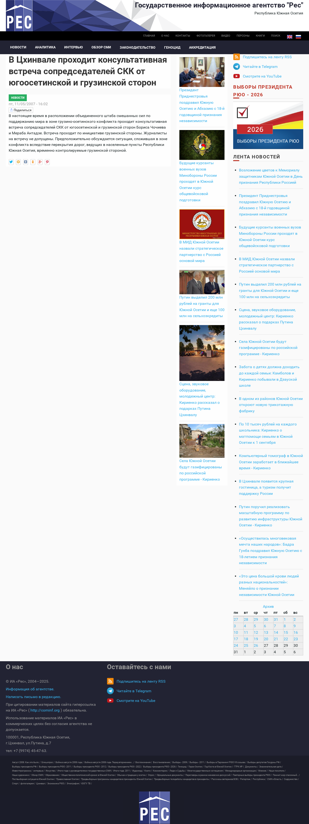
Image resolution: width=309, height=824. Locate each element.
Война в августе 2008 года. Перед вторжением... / (109, 762)
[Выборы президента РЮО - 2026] (268, 125)
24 (236, 645)
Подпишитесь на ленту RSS (267, 57)
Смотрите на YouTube (262, 76)
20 (266, 639)
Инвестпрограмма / (22, 771)
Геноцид (172, 47)
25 (246, 645)
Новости (18, 47)
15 (286, 632)
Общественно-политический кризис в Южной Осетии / (88, 775)
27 (236, 619)
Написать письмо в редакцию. (33, 696)
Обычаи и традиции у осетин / (132, 775)
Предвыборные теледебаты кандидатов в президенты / (182, 779)
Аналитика (45, 47)
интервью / (39, 771)
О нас (165, 35)
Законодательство (137, 47)
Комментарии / (161, 771)
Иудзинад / (137, 771)
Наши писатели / (277, 771)
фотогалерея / (28, 783)
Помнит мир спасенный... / (286, 775)
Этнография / (73, 783)
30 (266, 619)
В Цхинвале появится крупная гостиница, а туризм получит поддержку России (266, 487)
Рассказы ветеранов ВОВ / (225, 779)
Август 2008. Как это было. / (26, 762)
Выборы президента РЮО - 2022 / (125, 766)
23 (296, 639)
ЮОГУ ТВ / (86, 783)
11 (246, 632)
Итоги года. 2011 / (122, 771)
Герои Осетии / (196, 766)
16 (296, 632)
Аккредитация (202, 47)
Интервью (73, 47)
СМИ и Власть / (275, 779)
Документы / (251, 766)
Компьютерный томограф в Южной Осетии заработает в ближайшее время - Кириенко (271, 461)
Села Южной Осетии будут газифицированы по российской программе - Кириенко (268, 347)
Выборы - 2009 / (180, 762)
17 (236, 639)
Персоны (243, 35)
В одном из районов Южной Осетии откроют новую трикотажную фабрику (271, 404)
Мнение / (263, 771)
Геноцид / (183, 766)
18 (246, 639)
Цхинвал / (41, 783)
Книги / (148, 771)
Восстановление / (162, 762)
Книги (260, 35)
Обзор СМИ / (37, 775)
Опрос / (152, 775)
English (290, 37)
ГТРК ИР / (239, 766)
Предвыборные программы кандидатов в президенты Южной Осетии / (117, 779)
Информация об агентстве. (30, 689)
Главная (149, 35)
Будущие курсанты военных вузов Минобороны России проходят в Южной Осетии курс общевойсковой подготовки (198, 181)
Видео (225, 35)
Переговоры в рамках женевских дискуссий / (208, 775)
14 (276, 632)
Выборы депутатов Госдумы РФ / (264, 762)
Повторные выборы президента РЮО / (252, 775)
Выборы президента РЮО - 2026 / (160, 766)
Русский (298, 37)
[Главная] (154, 807)
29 (256, 619)
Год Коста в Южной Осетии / (218, 766)
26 (256, 645)
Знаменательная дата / (271, 766)
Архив (268, 606)
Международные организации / (241, 771)
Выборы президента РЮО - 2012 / (90, 766)
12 (256, 632)
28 (246, 619)
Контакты (183, 35)
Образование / (52, 775)
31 (276, 619)
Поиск (275, 35)
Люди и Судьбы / (177, 771)
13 (266, 632)
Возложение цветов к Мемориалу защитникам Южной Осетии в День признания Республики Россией (271, 176)
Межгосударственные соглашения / (205, 771)
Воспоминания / (143, 762)
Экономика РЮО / (56, 783)
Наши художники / (21, 775)
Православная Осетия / (68, 779)
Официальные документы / (170, 775)
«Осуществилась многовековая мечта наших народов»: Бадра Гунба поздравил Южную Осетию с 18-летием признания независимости (270, 550)
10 (236, 632)
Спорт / (16, 783)
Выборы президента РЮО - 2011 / (56, 766)
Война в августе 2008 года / (70, 762)
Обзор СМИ (101, 47)
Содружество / (291, 779)
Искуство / (51, 771)
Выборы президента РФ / (25, 766)
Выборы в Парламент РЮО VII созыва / (226, 762)
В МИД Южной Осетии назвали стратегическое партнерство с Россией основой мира (267, 265)
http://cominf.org (45, 710)
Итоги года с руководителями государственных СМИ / (84, 771)
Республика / (259, 779)
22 (286, 639)
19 (256, 639)
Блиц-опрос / (48, 762)
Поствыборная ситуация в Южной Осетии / (33, 779)
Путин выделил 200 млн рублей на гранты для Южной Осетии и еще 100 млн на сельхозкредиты (270, 290)
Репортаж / (246, 779)
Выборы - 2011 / (198, 762)
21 (276, 639)
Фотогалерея (206, 35)
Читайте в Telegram (260, 66)
